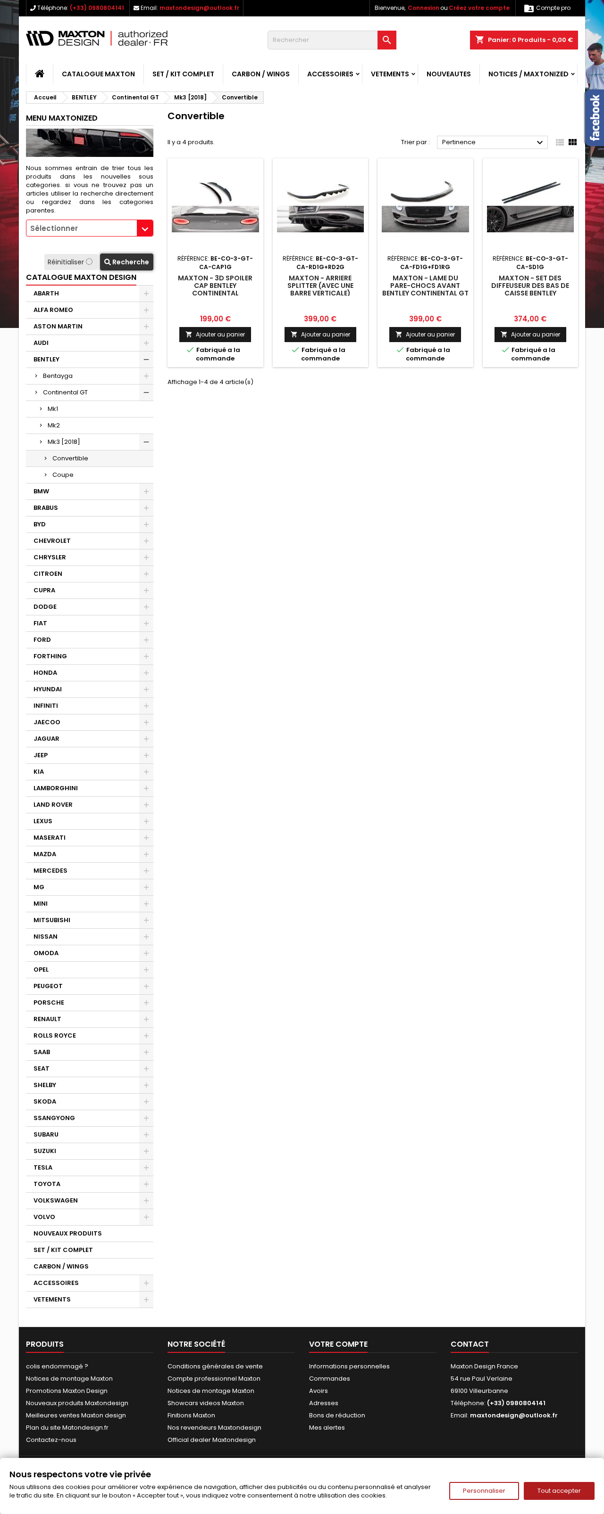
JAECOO (47, 722)
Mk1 (53, 408)
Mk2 (54, 425)
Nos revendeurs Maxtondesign (214, 1427)
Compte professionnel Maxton (214, 1378)
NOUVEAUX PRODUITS (68, 1233)
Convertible (70, 458)
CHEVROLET (52, 540)
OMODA (46, 953)
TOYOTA (47, 1183)
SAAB (42, 1052)
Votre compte (338, 1344)
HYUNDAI (48, 689)
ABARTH (46, 293)
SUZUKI (45, 1150)
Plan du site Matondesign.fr (67, 1427)
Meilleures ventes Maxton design (76, 1415)
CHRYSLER (50, 557)
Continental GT (65, 392)
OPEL (41, 969)
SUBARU (46, 1134)
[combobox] (89, 228)
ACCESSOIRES (330, 74)
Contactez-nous (51, 1439)
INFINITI (46, 705)
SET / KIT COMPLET (183, 74)
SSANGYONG (54, 1117)
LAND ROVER (53, 804)
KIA (39, 771)
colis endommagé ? (57, 1366)
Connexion (423, 8)
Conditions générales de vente (215, 1366)
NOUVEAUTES (449, 74)
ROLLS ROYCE (55, 1035)
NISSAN (46, 936)
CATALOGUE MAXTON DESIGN (81, 277)
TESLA (43, 1167)
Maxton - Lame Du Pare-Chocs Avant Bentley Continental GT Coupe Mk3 (425, 289)
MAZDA (45, 854)
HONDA (45, 672)
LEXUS (43, 821)
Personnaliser (484, 1490)
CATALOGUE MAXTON (98, 74)
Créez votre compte (479, 8)
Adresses (323, 1403)
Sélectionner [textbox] (54, 228)
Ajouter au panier (215, 334)
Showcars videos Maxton (206, 1403)
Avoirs (318, 1390)
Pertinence (493, 142)
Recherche (130, 262)
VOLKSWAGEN (56, 1200)
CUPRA (44, 590)
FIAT (40, 623)
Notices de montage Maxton (69, 1378)
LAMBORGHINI (56, 788)
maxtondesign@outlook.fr (199, 8)
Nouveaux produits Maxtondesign (77, 1403)
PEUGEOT (48, 986)
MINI (41, 903)
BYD (40, 524)
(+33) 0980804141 (97, 8)
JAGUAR (46, 738)
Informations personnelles (349, 1366)
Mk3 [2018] (64, 441)
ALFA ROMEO (53, 309)
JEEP (41, 755)
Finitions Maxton (191, 1415)
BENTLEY (46, 359)
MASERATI (50, 837)
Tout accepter (559, 1490)
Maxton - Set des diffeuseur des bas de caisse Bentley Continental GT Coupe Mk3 (530, 293)
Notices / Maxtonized (528, 74)
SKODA (45, 1101)
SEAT (42, 1068)
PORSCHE (49, 1002)
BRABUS (46, 507)
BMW (41, 491)
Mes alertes (327, 1427)
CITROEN (48, 573)
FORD (42, 639)
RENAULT (47, 1019)
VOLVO (44, 1216)
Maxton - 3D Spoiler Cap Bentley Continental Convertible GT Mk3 (215, 289)
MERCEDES (50, 870)
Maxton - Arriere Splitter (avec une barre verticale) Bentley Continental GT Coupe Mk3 (320, 293)
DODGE (45, 606)
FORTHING (50, 656)
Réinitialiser (67, 262)
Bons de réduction (337, 1415)
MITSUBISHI (52, 920)
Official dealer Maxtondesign (212, 1439)
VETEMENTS (390, 74)
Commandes (329, 1378)
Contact (470, 1344)
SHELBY (45, 1084)
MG (39, 887)
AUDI (41, 342)
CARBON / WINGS (261, 74)
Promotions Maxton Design (67, 1390)
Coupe (63, 474)
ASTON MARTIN (58, 326)
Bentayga (58, 375)
